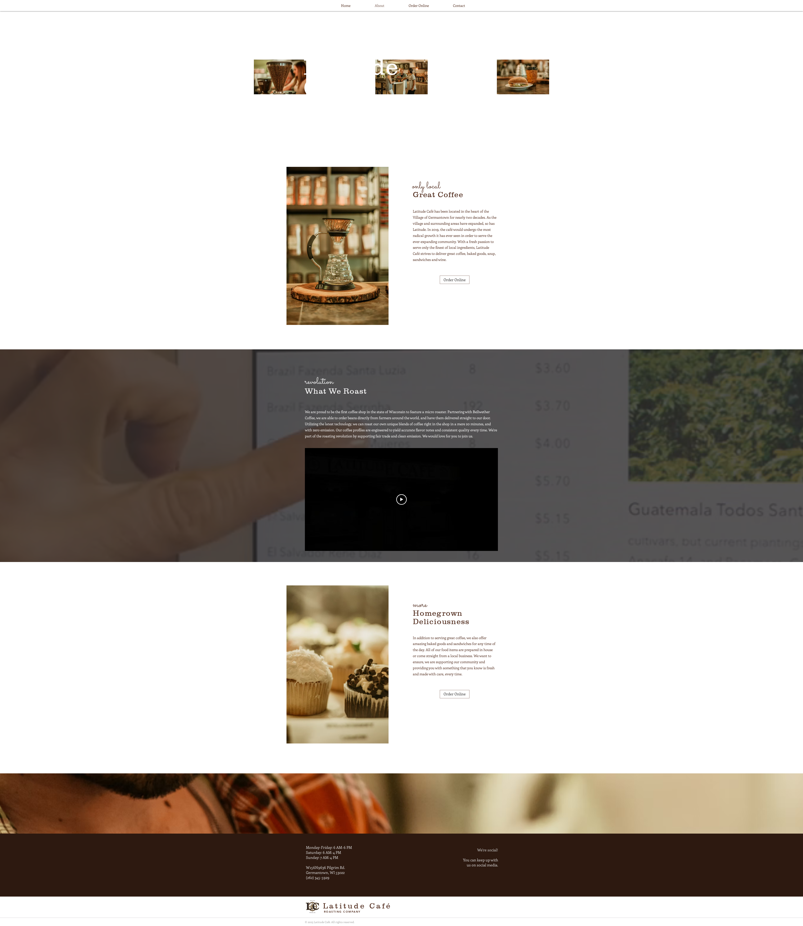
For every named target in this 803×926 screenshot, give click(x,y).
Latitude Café (357, 906)
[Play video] (401, 499)
